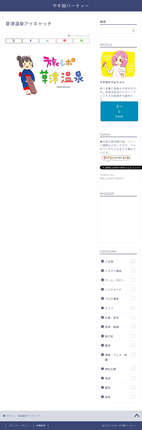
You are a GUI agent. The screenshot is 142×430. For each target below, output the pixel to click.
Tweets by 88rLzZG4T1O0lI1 (112, 176)
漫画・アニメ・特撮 (119, 357)
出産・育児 (119, 317)
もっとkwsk (119, 111)
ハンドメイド (119, 289)
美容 (119, 378)
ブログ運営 (119, 299)
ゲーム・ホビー (119, 280)
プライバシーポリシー (20, 425)
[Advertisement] (118, 220)
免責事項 (40, 425)
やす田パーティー (71, 5)
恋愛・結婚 (119, 327)
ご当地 (119, 261)
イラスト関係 (119, 271)
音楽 (119, 397)
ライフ (119, 308)
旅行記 (119, 336)
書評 (119, 345)
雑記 (119, 387)
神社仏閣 (119, 369)
